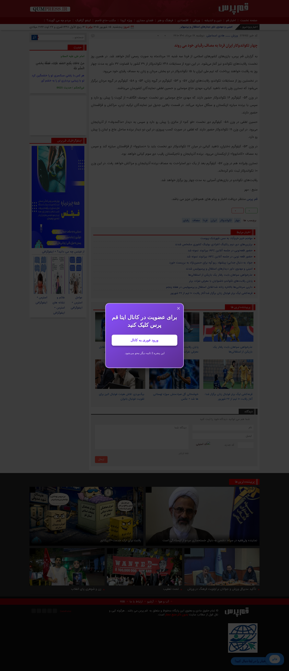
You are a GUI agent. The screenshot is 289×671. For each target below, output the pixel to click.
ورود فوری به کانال (144, 340)
